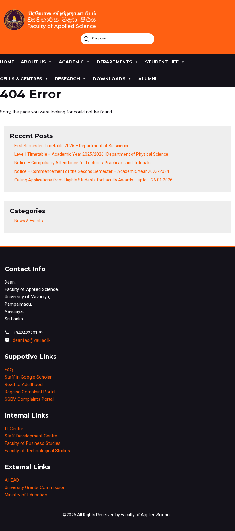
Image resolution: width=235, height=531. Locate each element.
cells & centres (21, 79)
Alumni (147, 79)
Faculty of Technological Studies (37, 450)
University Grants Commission (35, 487)
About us (33, 62)
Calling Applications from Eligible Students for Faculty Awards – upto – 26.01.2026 (93, 180)
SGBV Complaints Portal (29, 399)
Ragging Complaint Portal (30, 392)
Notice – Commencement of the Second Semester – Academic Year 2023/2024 (91, 171)
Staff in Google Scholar (28, 377)
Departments (114, 62)
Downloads (109, 79)
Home (7, 62)
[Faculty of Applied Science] (117, 19)
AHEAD (12, 480)
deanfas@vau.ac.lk (31, 340)
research (67, 79)
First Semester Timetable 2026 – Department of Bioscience (71, 145)
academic (71, 62)
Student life (162, 62)
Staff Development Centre (31, 436)
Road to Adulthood (24, 384)
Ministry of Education (26, 495)
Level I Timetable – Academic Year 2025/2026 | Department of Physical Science (91, 154)
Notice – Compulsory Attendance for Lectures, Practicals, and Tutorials (82, 162)
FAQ (9, 369)
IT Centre (14, 428)
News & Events (28, 220)
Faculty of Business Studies (33, 443)
